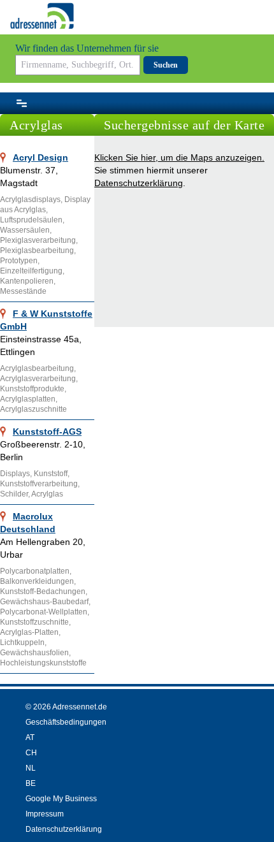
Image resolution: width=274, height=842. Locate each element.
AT (29, 737)
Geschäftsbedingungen (65, 722)
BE (30, 783)
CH (31, 752)
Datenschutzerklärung (138, 183)
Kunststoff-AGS (47, 431)
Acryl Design (40, 157)
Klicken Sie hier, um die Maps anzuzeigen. (179, 157)
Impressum (44, 813)
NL (30, 768)
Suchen (166, 65)
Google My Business (61, 798)
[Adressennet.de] (42, 16)
